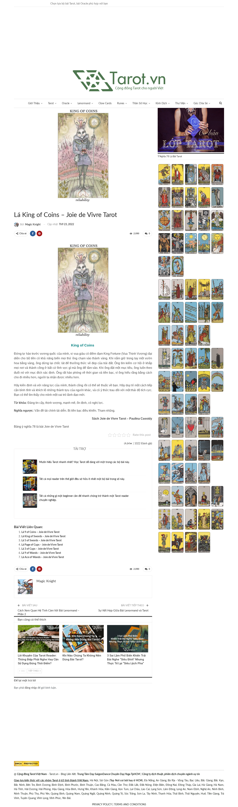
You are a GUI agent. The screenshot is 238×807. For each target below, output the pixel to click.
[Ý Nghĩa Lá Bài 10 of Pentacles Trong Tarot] (217, 519)
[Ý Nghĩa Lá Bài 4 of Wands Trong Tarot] (204, 290)
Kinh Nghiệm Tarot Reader (19, 625)
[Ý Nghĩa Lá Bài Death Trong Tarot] (204, 221)
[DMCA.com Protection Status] (26, 763)
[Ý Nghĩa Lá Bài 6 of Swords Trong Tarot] (164, 450)
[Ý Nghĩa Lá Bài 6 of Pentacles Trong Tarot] (164, 519)
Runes (120, 103)
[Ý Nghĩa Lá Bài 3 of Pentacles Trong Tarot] (191, 497)
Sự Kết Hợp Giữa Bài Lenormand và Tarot (123, 610)
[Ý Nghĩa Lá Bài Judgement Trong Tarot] (164, 267)
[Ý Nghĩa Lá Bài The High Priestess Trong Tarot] (191, 175)
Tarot (51, 103)
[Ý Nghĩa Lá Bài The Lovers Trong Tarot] (178, 198)
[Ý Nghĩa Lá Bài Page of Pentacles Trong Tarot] (164, 543)
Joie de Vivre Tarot (15, 207)
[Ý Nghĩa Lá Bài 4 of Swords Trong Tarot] (204, 428)
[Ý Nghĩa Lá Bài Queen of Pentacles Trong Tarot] (191, 543)
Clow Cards (105, 103)
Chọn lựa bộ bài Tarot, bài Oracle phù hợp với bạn (79, 3)
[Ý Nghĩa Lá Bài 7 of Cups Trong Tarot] (178, 382)
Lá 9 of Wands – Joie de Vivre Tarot (41, 553)
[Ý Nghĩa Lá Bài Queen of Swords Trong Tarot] (191, 474)
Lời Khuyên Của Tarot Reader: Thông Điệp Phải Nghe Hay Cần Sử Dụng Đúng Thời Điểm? (38, 659)
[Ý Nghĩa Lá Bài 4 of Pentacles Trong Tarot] (204, 497)
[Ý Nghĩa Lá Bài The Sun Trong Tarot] (217, 244)
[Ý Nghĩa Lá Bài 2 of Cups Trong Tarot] (178, 359)
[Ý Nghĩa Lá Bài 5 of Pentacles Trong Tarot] (217, 497)
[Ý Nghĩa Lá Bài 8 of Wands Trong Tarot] (191, 313)
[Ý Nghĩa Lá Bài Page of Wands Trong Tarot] (164, 336)
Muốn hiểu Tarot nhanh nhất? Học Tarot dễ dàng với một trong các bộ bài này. (84, 462)
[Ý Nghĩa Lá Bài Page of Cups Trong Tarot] (164, 405)
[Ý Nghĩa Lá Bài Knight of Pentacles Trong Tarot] (178, 543)
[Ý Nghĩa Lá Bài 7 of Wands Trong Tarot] (178, 313)
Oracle (65, 103)
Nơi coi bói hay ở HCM (128, 780)
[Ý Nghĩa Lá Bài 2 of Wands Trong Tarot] (178, 290)
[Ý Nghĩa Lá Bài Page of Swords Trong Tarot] (164, 474)
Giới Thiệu (34, 103)
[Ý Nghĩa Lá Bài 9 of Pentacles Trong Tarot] (204, 519)
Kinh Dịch (161, 103)
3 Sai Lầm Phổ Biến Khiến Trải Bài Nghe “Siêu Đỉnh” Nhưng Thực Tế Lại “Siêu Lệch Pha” (126, 659)
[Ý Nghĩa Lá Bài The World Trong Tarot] (178, 267)
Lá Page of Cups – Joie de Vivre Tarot (42, 545)
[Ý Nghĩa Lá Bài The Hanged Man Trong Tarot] (191, 221)
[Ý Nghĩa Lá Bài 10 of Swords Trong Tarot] (217, 450)
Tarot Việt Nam (18, 207)
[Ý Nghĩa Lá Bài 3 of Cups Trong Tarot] (191, 359)
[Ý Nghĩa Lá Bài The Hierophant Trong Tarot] (164, 198)
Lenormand (84, 103)
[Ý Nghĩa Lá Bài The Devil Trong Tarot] (164, 244)
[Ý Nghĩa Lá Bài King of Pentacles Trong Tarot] (204, 543)
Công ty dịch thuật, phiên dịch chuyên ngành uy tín (171, 774)
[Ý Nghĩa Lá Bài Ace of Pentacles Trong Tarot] (164, 497)
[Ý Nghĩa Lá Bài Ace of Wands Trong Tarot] (164, 290)
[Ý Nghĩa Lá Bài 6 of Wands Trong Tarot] (164, 313)
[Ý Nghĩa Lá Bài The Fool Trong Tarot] (164, 175)
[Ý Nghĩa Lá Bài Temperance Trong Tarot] (217, 221)
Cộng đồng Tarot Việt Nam (32, 774)
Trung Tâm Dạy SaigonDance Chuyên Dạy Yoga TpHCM (108, 774)
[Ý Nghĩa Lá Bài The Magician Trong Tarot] (178, 175)
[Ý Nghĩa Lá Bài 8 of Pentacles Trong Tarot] (191, 519)
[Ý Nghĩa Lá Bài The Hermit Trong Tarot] (217, 198)
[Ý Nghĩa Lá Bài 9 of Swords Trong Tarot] (204, 450)
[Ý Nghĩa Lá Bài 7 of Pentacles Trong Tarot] (178, 519)
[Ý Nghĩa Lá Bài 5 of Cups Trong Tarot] (217, 359)
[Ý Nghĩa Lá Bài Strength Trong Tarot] (204, 198)
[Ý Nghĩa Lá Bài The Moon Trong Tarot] (204, 244)
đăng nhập (31, 688)
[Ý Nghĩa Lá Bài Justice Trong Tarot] (178, 221)
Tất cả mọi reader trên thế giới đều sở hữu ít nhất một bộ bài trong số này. (82, 479)
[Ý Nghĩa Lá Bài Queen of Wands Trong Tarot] (191, 336)
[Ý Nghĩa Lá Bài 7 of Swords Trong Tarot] (178, 450)
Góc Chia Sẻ (201, 103)
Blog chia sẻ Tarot (108, 625)
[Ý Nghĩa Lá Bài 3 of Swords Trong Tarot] (191, 428)
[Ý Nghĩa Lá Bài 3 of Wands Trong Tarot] (191, 290)
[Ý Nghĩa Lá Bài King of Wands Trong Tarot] (204, 336)
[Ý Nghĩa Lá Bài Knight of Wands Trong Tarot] (178, 336)
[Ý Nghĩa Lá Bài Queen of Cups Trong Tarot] (191, 405)
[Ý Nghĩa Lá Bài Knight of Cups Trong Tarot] (178, 405)
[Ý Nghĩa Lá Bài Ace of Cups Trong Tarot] (164, 359)
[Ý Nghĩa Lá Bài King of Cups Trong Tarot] (204, 405)
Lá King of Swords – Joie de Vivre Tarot (43, 536)
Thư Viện (180, 103)
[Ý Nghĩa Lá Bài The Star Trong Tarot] (191, 244)
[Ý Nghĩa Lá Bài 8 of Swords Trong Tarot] (191, 450)
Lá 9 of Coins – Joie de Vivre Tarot (40, 532)
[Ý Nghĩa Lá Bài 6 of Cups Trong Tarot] (164, 382)
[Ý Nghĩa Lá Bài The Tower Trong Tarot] (178, 244)
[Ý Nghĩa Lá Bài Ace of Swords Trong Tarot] (164, 428)
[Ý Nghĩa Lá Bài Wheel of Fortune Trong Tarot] (164, 221)
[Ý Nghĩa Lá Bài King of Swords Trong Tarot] (204, 474)
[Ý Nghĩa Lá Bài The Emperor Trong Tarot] (217, 175)
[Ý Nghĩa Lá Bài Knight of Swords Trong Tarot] (178, 474)
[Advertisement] (119, 42)
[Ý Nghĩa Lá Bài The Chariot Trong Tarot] (191, 198)
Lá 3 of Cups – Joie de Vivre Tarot (40, 549)
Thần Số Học (139, 103)
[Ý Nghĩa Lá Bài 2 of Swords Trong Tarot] (178, 428)
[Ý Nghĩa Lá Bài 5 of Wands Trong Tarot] (217, 290)
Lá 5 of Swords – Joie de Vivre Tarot (41, 540)
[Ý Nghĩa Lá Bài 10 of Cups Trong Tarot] (217, 382)
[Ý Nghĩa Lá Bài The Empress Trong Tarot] (204, 175)
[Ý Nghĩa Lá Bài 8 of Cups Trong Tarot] (191, 382)
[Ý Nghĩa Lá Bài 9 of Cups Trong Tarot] (204, 382)
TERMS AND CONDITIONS (130, 804)
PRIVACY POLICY (102, 804)
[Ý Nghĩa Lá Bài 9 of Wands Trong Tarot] (204, 313)
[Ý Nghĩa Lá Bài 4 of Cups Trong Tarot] (204, 359)
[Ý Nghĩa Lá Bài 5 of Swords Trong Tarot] (217, 428)
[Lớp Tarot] (191, 130)
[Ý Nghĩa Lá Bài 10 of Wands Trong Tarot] (217, 313)
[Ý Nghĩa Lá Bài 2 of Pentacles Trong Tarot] (178, 497)
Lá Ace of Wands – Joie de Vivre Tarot (42, 557)
